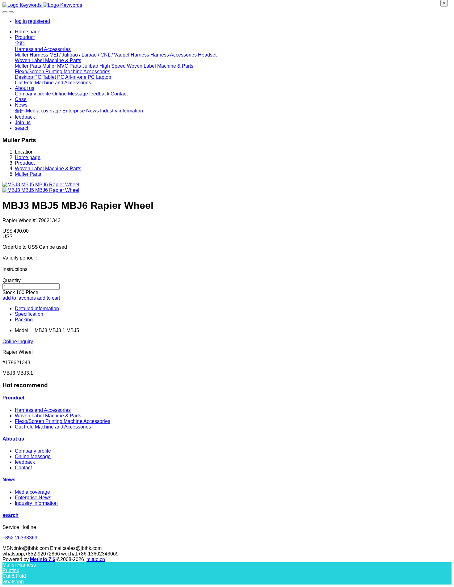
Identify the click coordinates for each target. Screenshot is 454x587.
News (8, 479)
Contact (23, 467)
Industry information (36, 503)
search (10, 515)
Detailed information (37, 308)
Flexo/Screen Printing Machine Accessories (62, 421)
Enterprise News (33, 497)
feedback (25, 462)
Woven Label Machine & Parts (48, 168)
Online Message (33, 456)
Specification (29, 314)
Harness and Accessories (43, 410)
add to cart (48, 298)
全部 (20, 43)
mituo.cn (95, 559)
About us (13, 438)
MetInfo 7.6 (42, 559)
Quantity (11, 280)
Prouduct (25, 163)
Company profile (33, 451)
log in (21, 21)
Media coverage (32, 492)
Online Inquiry (17, 341)
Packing (24, 319)
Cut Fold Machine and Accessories (53, 426)
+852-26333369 (19, 537)
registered (39, 21)
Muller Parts (28, 174)
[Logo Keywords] (227, 5)
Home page (27, 31)
